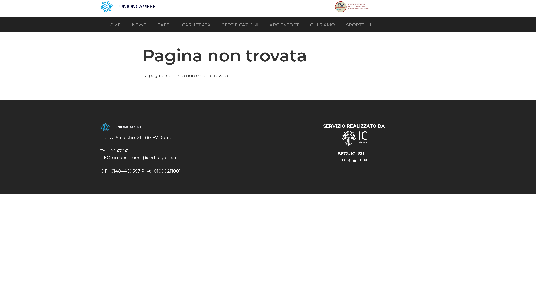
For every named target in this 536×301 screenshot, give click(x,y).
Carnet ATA (196, 24)
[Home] (128, 3)
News (139, 24)
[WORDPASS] (351, 3)
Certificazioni (240, 24)
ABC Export (284, 24)
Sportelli (358, 24)
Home (113, 24)
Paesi (164, 24)
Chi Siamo (322, 24)
